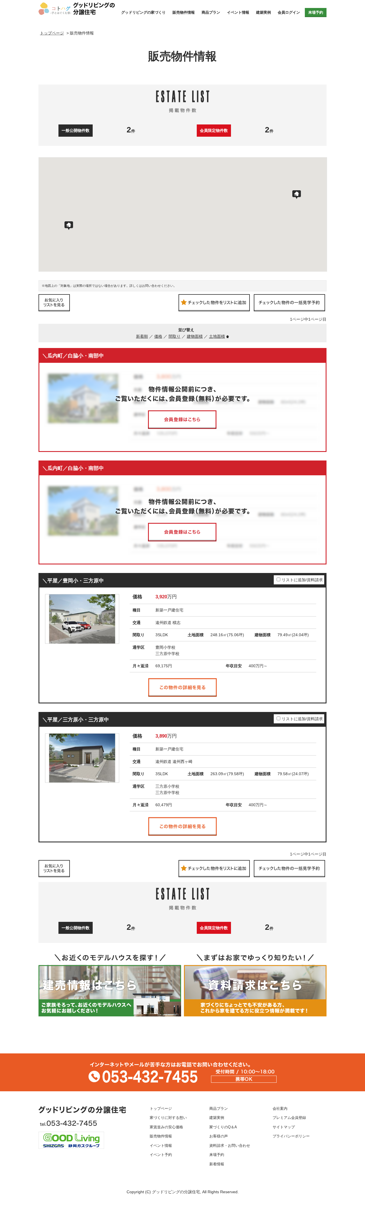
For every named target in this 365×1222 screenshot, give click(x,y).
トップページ (161, 1109)
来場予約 (315, 12)
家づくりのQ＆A (223, 1127)
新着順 (142, 336)
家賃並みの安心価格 (166, 1127)
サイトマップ (284, 1127)
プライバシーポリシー (291, 1136)
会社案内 (280, 1109)
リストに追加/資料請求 (302, 580)
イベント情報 (238, 12)
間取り (175, 336)
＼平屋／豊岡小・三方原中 (73, 581)
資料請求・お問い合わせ (229, 1146)
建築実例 (263, 12)
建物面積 (195, 336)
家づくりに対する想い (168, 1118)
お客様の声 (218, 1136)
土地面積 (217, 336)
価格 (158, 336)
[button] (296, 194)
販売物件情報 (184, 12)
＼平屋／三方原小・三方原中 (75, 719)
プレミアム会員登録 (289, 1118)
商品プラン (211, 12)
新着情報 (216, 1164)
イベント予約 (161, 1155)
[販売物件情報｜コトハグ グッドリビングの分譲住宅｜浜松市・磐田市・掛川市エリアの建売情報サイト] (77, 8)
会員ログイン (289, 12)
